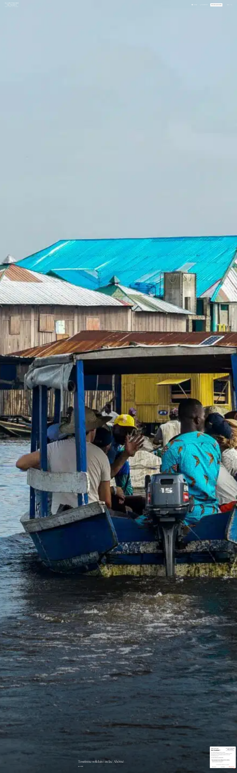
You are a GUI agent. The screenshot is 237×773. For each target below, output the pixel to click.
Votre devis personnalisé (216, 4)
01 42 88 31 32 (204, 4)
